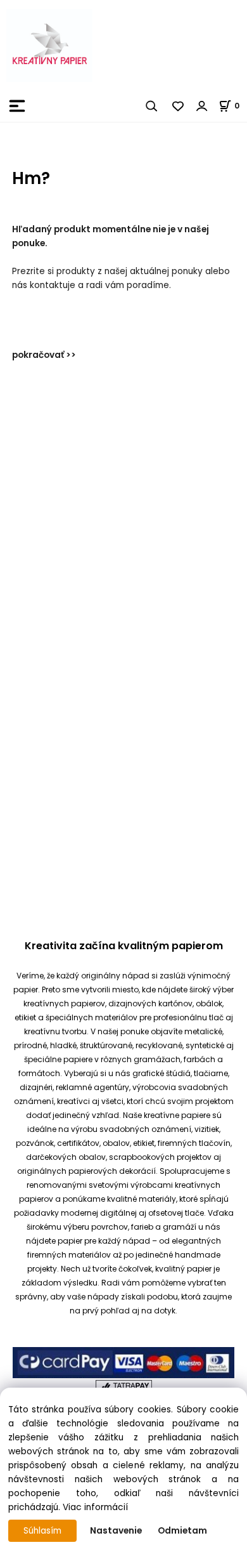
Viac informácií (95, 1507)
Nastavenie (116, 1531)
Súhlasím (42, 1531)
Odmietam (182, 1531)
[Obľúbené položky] (179, 106)
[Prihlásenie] (202, 106)
